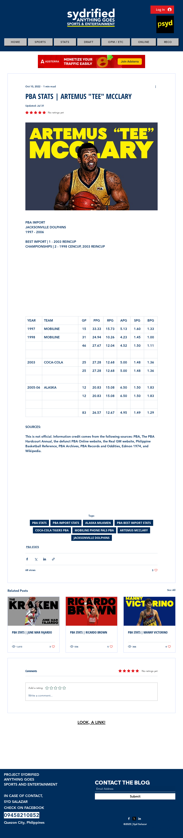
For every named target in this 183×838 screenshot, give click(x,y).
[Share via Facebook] (27, 559)
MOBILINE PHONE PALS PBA (94, 530)
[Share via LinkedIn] (44, 559)
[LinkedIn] (139, 818)
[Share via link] (53, 559)
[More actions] (155, 86)
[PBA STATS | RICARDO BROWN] (91, 611)
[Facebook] (129, 818)
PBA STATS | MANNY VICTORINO (148, 632)
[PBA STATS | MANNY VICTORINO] (149, 611)
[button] (40, 42)
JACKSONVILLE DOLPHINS (92, 538)
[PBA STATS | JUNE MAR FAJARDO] (33, 611)
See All (171, 590)
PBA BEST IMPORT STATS (134, 523)
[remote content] (91, 281)
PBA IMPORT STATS (66, 523)
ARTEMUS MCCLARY (134, 530)
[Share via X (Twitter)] (36, 559)
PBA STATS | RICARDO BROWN (88, 632)
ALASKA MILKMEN (98, 523)
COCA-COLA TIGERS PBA (52, 530)
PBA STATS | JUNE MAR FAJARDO (32, 632)
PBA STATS (39, 523)
